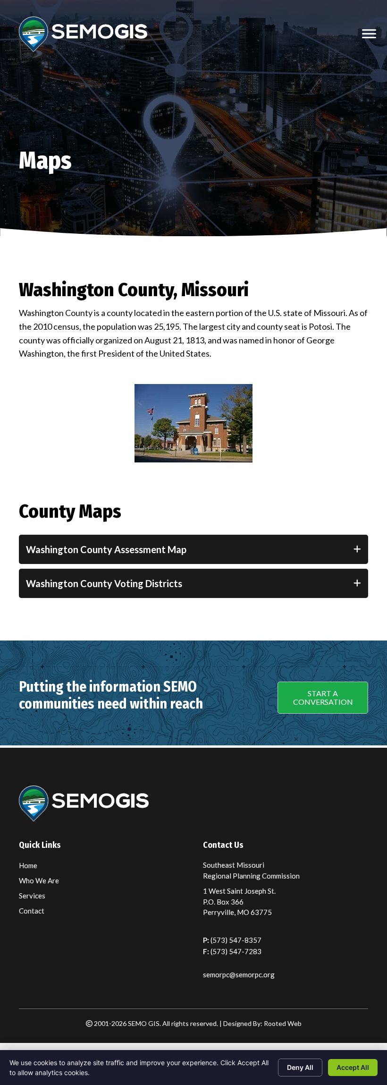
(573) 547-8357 (235, 940)
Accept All (353, 1067)
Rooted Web (283, 1023)
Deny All (300, 1067)
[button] (323, 698)
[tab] (193, 549)
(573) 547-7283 (235, 951)
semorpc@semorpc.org (239, 974)
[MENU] (369, 34)
